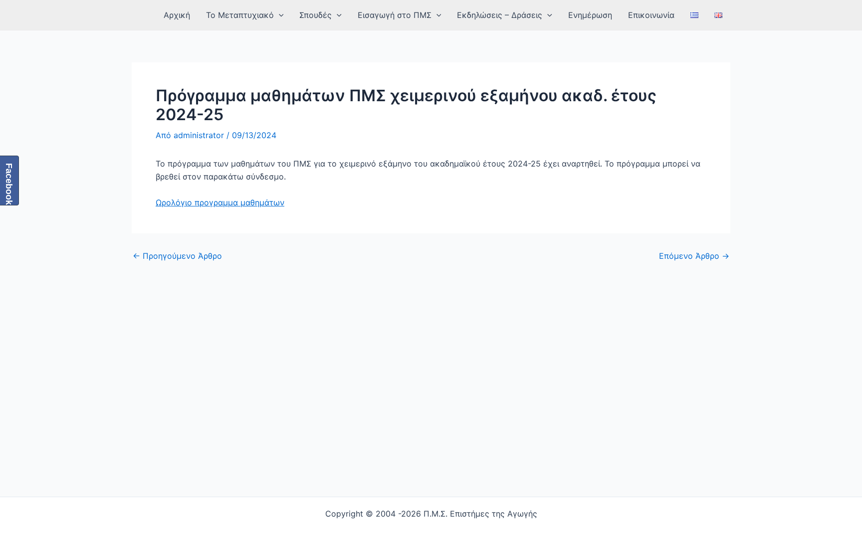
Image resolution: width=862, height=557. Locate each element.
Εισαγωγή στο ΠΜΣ (394, 15)
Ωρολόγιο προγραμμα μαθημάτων (220, 202)
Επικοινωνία (651, 15)
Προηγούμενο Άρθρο (177, 256)
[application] (279, 15)
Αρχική (177, 15)
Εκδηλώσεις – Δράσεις (499, 15)
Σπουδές (315, 15)
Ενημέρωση (590, 15)
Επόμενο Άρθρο (694, 256)
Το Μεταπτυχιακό (240, 15)
